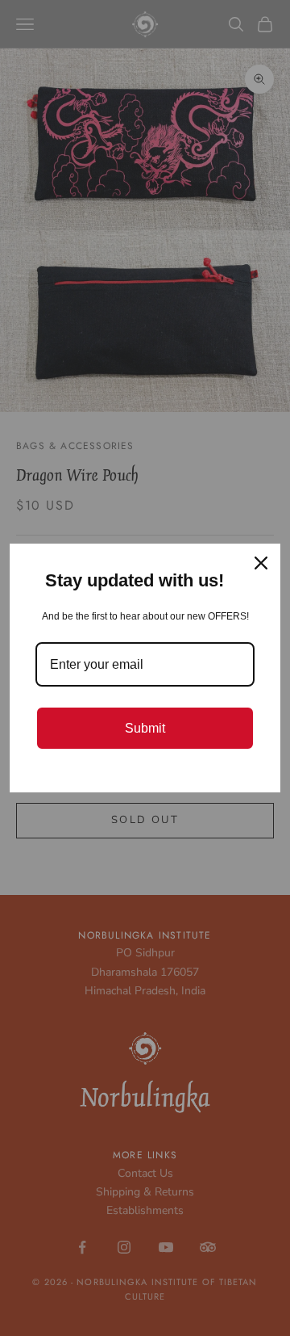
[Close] (261, 563)
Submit (145, 728)
